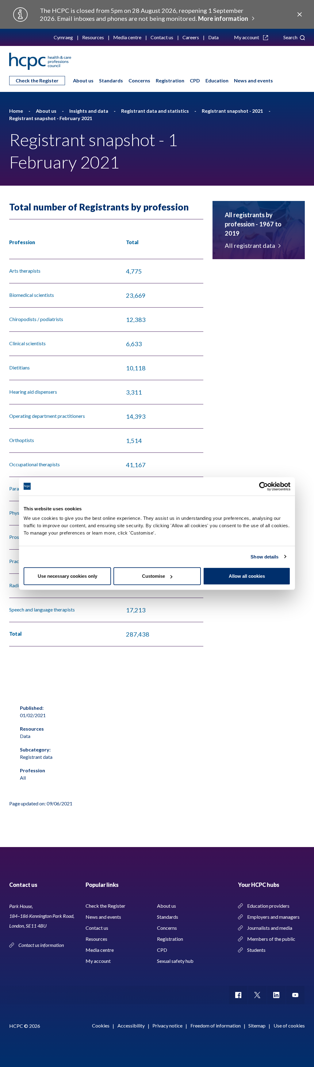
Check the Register (37, 80)
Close (299, 14)
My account (247, 37)
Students (256, 950)
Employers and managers (273, 917)
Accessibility (131, 1025)
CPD (195, 80)
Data (213, 37)
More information (223, 18)
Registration (170, 80)
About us (83, 80)
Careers (190, 37)
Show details (264, 556)
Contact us (162, 37)
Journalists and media (269, 928)
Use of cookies (289, 1025)
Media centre (127, 37)
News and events (253, 80)
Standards (111, 80)
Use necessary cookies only (67, 576)
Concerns (139, 80)
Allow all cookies (247, 576)
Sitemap (257, 1025)
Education (216, 80)
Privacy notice (167, 1025)
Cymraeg (63, 37)
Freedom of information (215, 1025)
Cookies (100, 1025)
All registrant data (250, 245)
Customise (153, 576)
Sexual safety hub (175, 961)
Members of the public (271, 939)
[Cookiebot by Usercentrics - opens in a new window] (263, 486)
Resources (93, 37)
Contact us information (41, 945)
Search (290, 37)
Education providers (268, 906)
